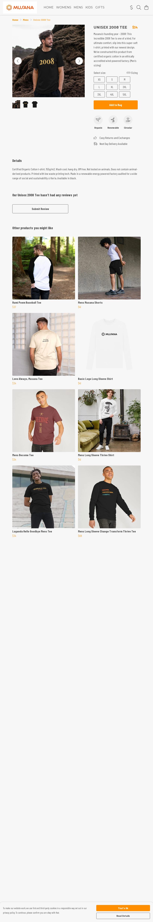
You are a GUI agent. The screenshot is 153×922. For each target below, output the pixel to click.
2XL (125, 87)
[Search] (139, 7)
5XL (125, 94)
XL (112, 87)
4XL (112, 94)
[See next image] (79, 61)
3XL (99, 94)
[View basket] (146, 7)
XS (99, 79)
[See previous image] (18, 61)
